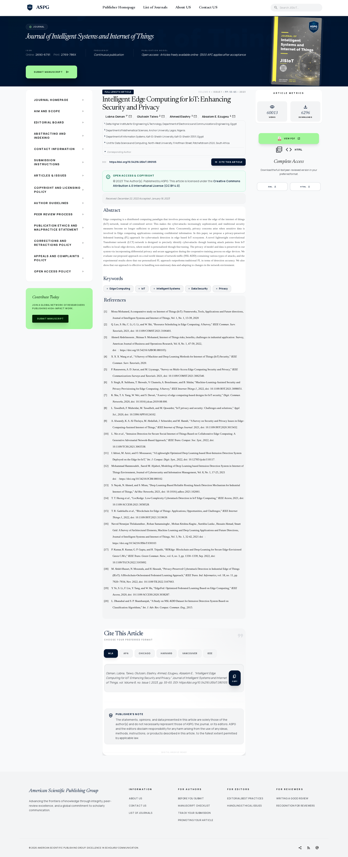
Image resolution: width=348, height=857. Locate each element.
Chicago (145, 653)
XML (272, 186)
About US (183, 7)
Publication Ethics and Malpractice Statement (59, 227)
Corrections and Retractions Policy (59, 243)
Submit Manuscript (51, 72)
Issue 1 (217, 91)
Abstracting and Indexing (59, 136)
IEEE (209, 653)
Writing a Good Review (292, 798)
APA (126, 653)
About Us (135, 798)
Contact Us (137, 805)
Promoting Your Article (195, 820)
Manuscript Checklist (194, 805)
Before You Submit (191, 798)
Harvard (166, 653)
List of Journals (155, 7)
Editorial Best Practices (245, 798)
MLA (110, 653)
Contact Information (59, 149)
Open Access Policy (59, 271)
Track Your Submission (194, 813)
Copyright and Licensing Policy (59, 190)
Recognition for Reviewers (295, 805)
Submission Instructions (59, 162)
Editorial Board (59, 122)
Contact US (208, 7)
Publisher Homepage (119, 7)
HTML (305, 186)
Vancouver (189, 653)
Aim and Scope (59, 111)
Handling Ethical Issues (244, 805)
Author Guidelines (59, 203)
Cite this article (228, 162)
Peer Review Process (59, 214)
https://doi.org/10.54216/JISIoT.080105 (132, 162)
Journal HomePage (59, 100)
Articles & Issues (59, 175)
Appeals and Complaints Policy (59, 258)
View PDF (292, 138)
